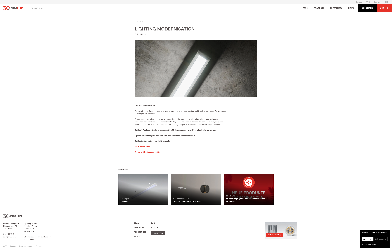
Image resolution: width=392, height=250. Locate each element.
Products (319, 8)
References (336, 8)
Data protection (25, 246)
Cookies (39, 246)
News (351, 8)
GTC (5, 246)
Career (359, 2)
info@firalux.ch (9, 237)
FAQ (368, 2)
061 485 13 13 (8, 234)
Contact (377, 2)
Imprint (13, 246)
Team (305, 8)
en (386, 2)
